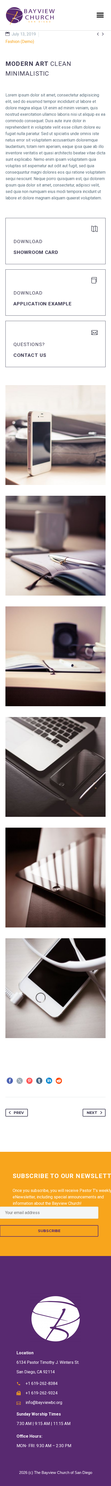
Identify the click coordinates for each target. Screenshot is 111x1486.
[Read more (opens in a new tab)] (55, 241)
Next (92, 1112)
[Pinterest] (29, 1081)
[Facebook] (10, 1081)
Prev (19, 1112)
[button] (100, 15)
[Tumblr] (39, 1081)
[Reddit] (59, 1081)
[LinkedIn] (49, 1081)
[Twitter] (20, 1081)
